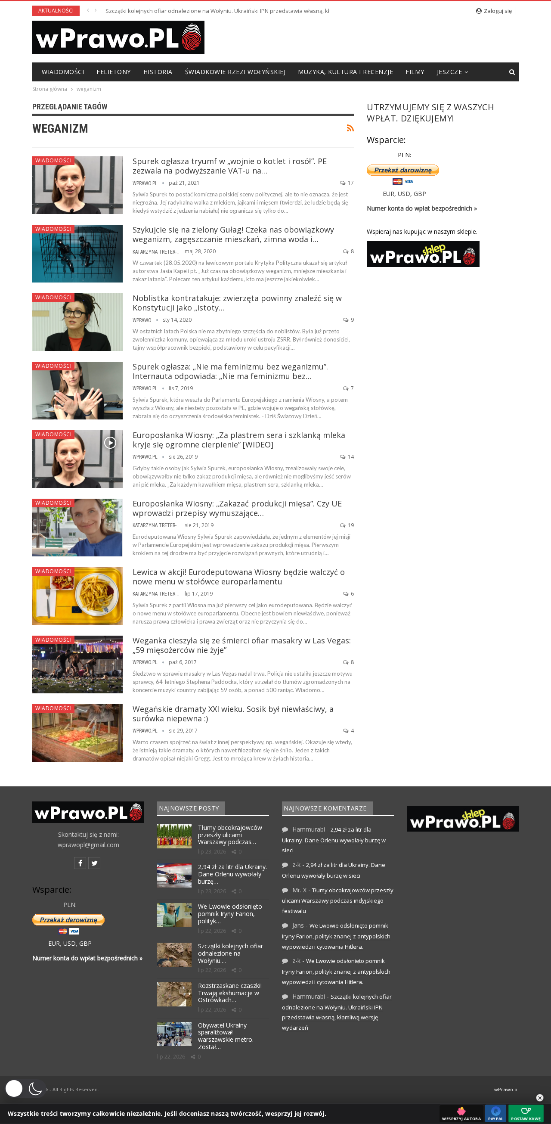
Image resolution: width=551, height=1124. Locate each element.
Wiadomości (63, 72)
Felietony (113, 72)
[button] (25, 1088)
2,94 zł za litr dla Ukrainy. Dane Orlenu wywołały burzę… (232, 874)
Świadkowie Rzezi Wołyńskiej (235, 72)
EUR (388, 193)
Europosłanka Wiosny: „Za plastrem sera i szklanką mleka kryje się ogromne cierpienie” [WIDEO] (239, 440)
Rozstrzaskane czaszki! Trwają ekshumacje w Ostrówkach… (230, 992)
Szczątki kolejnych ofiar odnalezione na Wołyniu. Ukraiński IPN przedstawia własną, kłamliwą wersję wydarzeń (249, 11)
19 (350, 525)
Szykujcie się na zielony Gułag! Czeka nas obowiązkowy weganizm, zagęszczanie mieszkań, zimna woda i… (233, 234)
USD (404, 193)
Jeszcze (449, 72)
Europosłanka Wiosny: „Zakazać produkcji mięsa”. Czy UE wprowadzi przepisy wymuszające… (237, 508)
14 (350, 456)
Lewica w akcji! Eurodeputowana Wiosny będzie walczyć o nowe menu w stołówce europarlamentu (239, 577)
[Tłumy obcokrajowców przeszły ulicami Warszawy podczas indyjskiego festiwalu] (174, 836)
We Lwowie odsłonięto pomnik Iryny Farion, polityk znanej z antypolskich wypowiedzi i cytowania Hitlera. (336, 936)
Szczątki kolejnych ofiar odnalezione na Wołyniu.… (230, 953)
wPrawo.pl (506, 1089)
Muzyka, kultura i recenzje (345, 72)
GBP (420, 193)
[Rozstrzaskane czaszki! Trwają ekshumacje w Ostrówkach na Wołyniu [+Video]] (174, 994)
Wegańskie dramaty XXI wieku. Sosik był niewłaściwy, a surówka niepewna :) (233, 713)
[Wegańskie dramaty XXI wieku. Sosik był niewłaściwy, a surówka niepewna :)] (77, 733)
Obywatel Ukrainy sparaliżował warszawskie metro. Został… (226, 1036)
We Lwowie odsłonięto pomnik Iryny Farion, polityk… (230, 913)
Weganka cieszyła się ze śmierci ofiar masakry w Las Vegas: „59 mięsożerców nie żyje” (242, 645)
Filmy (415, 72)
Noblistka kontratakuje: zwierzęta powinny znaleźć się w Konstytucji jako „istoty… (237, 303)
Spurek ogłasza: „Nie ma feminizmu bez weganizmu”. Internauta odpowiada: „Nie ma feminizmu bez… (230, 371)
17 (350, 182)
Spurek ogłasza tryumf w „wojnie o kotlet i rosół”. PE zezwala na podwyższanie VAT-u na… (230, 166)
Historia (158, 72)
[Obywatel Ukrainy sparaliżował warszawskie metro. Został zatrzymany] (174, 1034)
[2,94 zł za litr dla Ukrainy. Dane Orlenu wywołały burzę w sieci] (174, 875)
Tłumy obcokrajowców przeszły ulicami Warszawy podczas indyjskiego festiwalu (337, 900)
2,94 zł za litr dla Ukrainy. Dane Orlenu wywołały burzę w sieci (334, 840)
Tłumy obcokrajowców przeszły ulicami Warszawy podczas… (230, 834)
